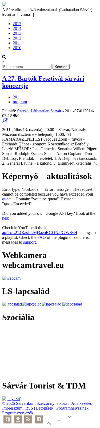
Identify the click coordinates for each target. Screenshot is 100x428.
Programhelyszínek (72, 408)
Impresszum (12, 408)
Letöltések (44, 408)
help (5, 218)
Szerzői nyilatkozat (53, 403)
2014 (17, 28)
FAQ (41, 237)
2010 (17, 47)
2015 (17, 23)
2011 (17, 43)
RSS (29, 408)
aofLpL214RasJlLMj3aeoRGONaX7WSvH (39, 232)
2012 (17, 38)
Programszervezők (17, 413)
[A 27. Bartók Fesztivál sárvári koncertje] (2, 120)
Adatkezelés (81, 403)
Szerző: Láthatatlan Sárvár (39, 111)
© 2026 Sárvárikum (18, 403)
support (29, 242)
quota (6, 199)
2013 (17, 33)
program (20, 102)
